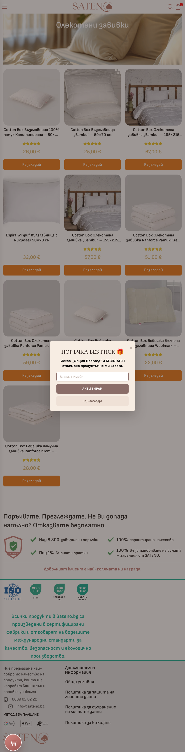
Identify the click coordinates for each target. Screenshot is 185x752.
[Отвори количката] (13, 742)
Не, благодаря (92, 401)
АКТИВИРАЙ (92, 389)
